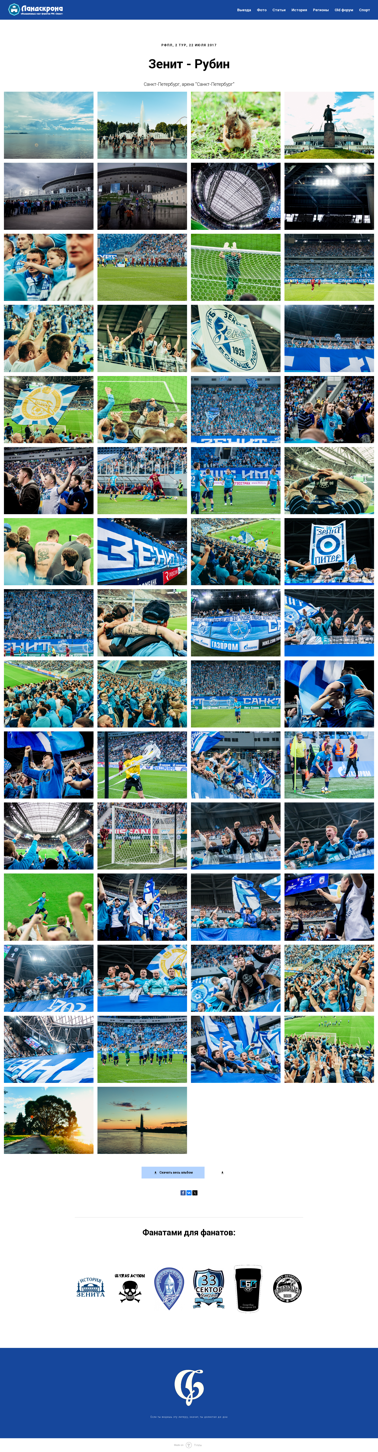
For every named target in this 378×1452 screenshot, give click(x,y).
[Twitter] (194, 1192)
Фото (262, 10)
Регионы (321, 10)
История (299, 10)
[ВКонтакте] (189, 1192)
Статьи (279, 10)
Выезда (244, 10)
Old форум (344, 10)
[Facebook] (183, 1192)
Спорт (364, 10)
